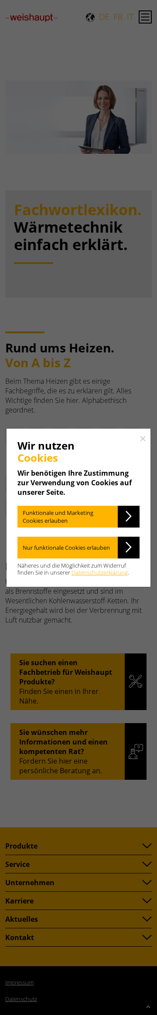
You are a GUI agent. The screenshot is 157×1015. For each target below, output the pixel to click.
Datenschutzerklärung (100, 572)
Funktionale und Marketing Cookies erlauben (58, 516)
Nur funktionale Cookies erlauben (66, 547)
